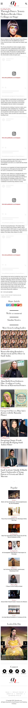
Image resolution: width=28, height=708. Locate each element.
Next (25, 643)
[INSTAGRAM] (23, 671)
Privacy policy (18, 692)
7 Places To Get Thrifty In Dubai (14, 586)
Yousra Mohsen (4, 295)
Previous (3, 643)
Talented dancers (17, 295)
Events (14, 615)
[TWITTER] (17, 671)
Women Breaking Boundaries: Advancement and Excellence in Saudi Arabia (13, 354)
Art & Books (14, 517)
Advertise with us (14, 695)
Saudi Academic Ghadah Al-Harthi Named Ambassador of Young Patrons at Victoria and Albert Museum (14, 473)
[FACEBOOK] (11, 671)
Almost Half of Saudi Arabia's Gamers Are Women (14, 601)
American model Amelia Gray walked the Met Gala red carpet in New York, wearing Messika (13, 657)
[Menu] (2, 4)
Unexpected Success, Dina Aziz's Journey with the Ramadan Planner (13, 413)
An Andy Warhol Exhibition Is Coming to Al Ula (14, 617)
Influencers (14, 568)
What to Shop (14, 584)
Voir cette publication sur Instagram (11, 77)
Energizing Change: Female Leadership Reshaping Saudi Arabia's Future (12, 442)
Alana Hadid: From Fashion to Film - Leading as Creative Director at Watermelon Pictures (13, 383)
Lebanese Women (5, 296)
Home (7, 692)
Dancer (10, 295)
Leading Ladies (5, 349)
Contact (19, 693)
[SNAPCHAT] (4, 671)
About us (10, 693)
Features (14, 500)
